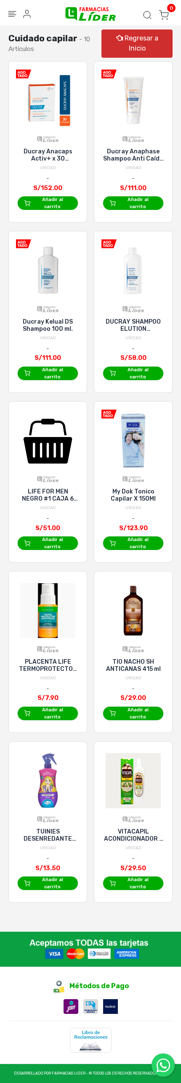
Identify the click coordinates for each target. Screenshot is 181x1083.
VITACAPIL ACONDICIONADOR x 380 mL (133, 835)
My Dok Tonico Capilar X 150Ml (133, 495)
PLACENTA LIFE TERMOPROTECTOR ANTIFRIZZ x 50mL (48, 665)
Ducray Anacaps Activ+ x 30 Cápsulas (48, 155)
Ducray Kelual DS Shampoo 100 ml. (48, 325)
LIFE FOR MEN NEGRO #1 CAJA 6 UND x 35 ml (48, 495)
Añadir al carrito (52, 203)
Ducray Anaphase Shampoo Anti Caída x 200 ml (133, 155)
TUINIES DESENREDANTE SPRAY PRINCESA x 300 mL (48, 835)
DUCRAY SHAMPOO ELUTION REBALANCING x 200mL (133, 325)
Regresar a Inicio (140, 43)
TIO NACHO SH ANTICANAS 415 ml (133, 665)
